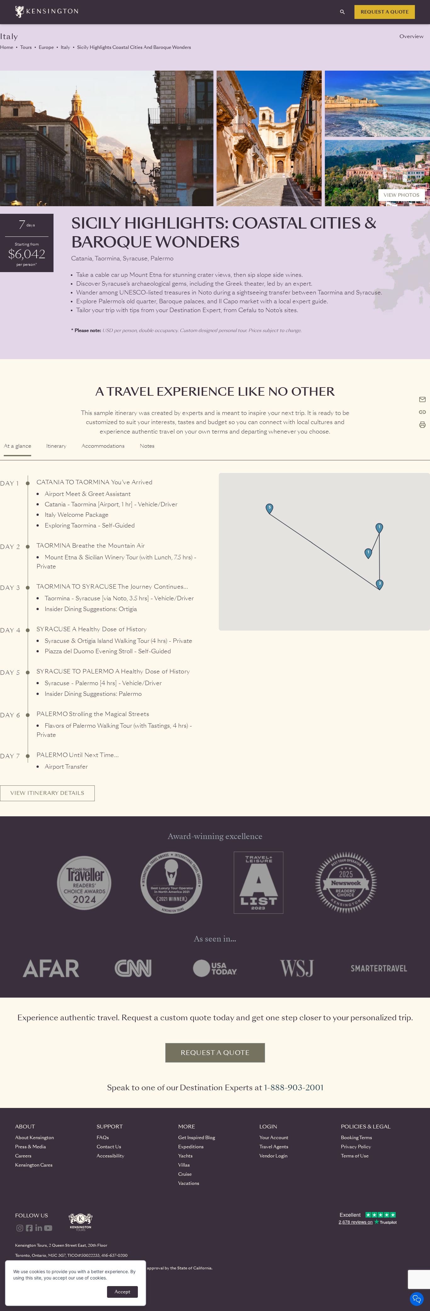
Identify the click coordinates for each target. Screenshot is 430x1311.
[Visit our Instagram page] (20, 1228)
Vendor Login (273, 1156)
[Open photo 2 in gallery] (269, 138)
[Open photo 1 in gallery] (106, 138)
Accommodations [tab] (103, 446)
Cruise (185, 1174)
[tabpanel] (215, 630)
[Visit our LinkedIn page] (38, 1228)
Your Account (273, 1137)
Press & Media (30, 1147)
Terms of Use (355, 1156)
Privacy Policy (356, 1147)
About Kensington (34, 1137)
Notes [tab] (147, 446)
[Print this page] (422, 424)
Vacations (188, 1183)
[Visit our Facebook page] (29, 1228)
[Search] (342, 12)
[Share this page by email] (422, 399)
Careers (23, 1156)
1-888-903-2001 (293, 1087)
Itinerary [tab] (56, 446)
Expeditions (191, 1147)
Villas (184, 1165)
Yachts (185, 1156)
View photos (402, 195)
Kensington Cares (34, 1165)
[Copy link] (422, 412)
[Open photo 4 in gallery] (377, 173)
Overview (411, 36)
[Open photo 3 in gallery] (377, 104)
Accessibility (110, 1156)
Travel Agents (273, 1147)
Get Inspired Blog (196, 1137)
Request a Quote (385, 12)
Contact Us (109, 1147)
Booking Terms (356, 1137)
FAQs (103, 1137)
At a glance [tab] (17, 446)
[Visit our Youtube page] (48, 1228)
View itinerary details (47, 793)
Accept (122, 1292)
